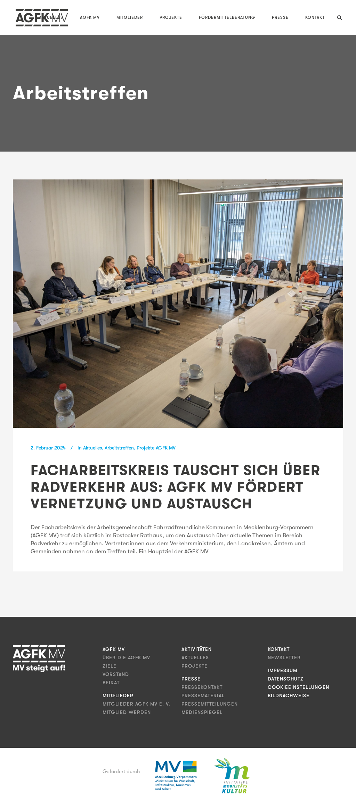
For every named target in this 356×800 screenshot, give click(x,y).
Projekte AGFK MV (156, 448)
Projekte (194, 666)
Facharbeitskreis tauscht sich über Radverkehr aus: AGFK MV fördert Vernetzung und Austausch (176, 487)
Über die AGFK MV (126, 657)
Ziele (109, 666)
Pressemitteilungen (209, 704)
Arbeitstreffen (119, 448)
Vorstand (116, 674)
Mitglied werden (127, 712)
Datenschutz (286, 679)
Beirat (111, 682)
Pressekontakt (201, 687)
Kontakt (279, 649)
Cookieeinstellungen (298, 687)
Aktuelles (92, 448)
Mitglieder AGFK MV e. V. (136, 704)
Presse (191, 679)
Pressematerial (203, 695)
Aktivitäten (196, 649)
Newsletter (284, 657)
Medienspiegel (201, 712)
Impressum (282, 670)
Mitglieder (118, 695)
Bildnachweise (288, 695)
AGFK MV (114, 649)
